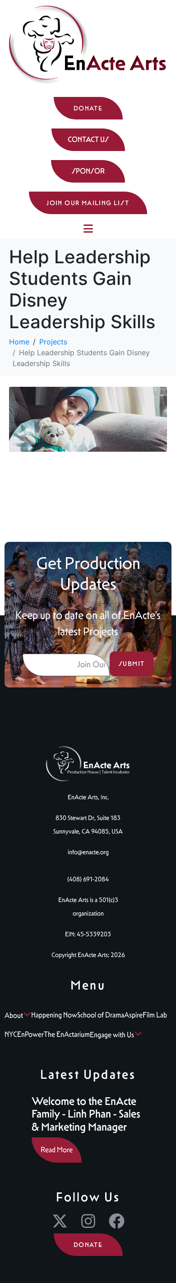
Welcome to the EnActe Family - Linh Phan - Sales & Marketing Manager (86, 1114)
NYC (11, 1034)
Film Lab (155, 1015)
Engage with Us (112, 1035)
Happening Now (54, 1015)
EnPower (30, 1034)
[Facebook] (117, 1221)
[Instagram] (88, 1221)
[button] (88, 139)
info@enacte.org (88, 852)
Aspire (133, 1015)
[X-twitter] (60, 1221)
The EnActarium (67, 1034)
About (14, 1015)
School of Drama (100, 1015)
